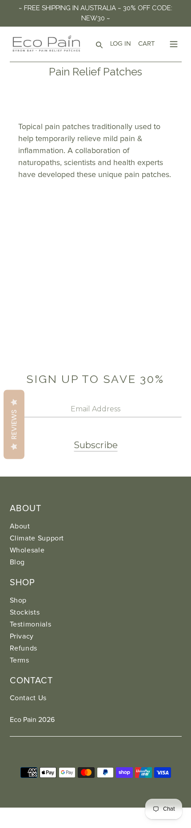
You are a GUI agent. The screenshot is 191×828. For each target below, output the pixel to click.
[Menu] (174, 43)
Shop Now (44, 200)
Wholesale (27, 550)
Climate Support (37, 538)
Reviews (14, 425)
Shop (18, 600)
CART (148, 43)
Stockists (25, 612)
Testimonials (31, 624)
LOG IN (122, 43)
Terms (19, 660)
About (20, 526)
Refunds (23, 648)
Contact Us (28, 698)
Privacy (22, 636)
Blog (17, 562)
